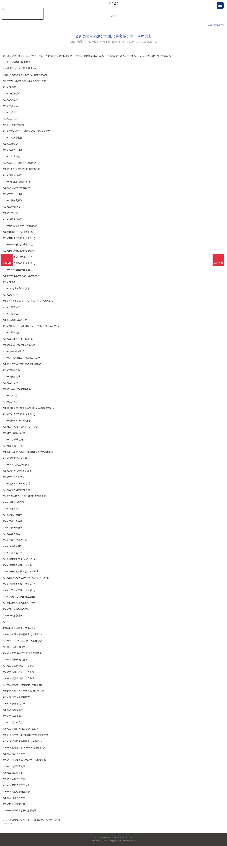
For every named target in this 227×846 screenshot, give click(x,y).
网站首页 (98, 838)
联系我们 (121, 838)
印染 (80, 41)
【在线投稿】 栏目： (95, 41)
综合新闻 (218, 25)
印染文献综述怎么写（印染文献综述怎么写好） (36, 820)
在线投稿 (113, 838)
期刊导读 (105, 838)
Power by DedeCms (129, 841)
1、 (4, 62)
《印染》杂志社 (109, 841)
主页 (210, 25)
